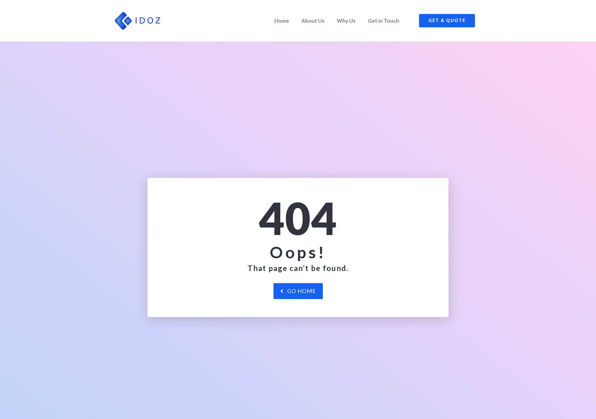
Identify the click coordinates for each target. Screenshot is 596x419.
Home (281, 20)
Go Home (301, 291)
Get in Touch (383, 20)
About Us (312, 20)
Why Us (346, 20)
